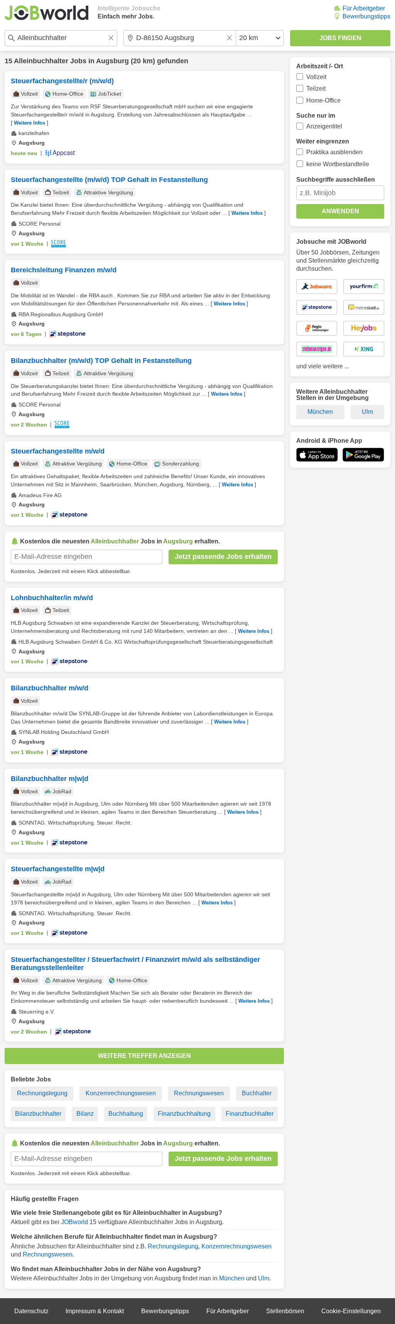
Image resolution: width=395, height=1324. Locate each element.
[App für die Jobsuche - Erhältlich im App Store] (317, 455)
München (232, 1278)
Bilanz (85, 1113)
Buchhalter (257, 1093)
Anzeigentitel (324, 126)
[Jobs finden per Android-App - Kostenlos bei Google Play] (363, 455)
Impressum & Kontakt (95, 1311)
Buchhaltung (125, 1113)
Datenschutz (31, 1311)
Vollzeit (316, 77)
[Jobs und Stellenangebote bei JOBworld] (46, 12)
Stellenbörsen (285, 1311)
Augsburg (112, 61)
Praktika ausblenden (334, 152)
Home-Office (323, 100)
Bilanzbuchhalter (38, 1113)
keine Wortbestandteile (337, 164)
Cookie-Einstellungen (351, 1311)
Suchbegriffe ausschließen (335, 179)
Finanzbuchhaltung (184, 1113)
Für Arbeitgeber (364, 8)
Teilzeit (316, 88)
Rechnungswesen (199, 1093)
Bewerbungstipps (366, 16)
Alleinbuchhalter (41, 61)
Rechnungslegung (42, 1093)
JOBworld (74, 1222)
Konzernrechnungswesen (121, 1093)
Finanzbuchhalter (249, 1113)
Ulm (263, 1278)
